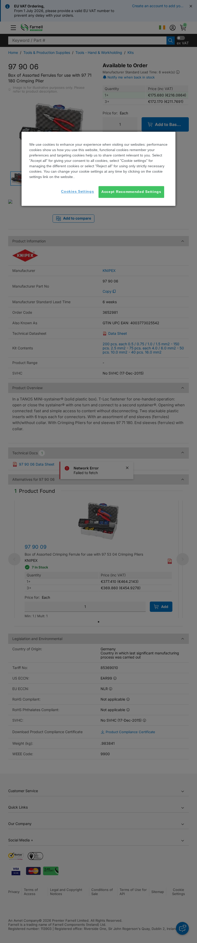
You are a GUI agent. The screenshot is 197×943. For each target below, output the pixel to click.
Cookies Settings (77, 192)
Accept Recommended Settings (131, 192)
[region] (98, 169)
